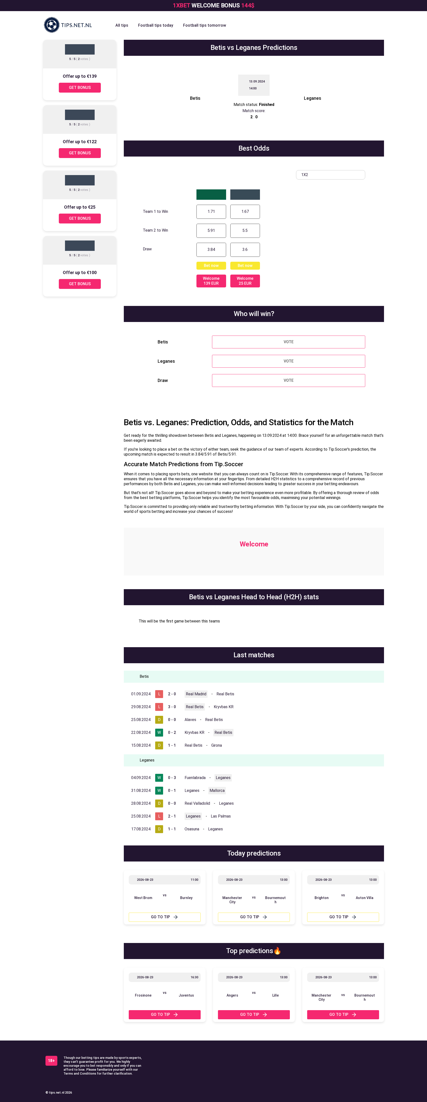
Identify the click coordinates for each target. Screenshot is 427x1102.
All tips (121, 25)
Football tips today (155, 25)
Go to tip (160, 917)
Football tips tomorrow (204, 25)
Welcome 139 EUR (211, 281)
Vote (289, 342)
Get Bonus (80, 87)
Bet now (211, 265)
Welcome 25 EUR (245, 281)
